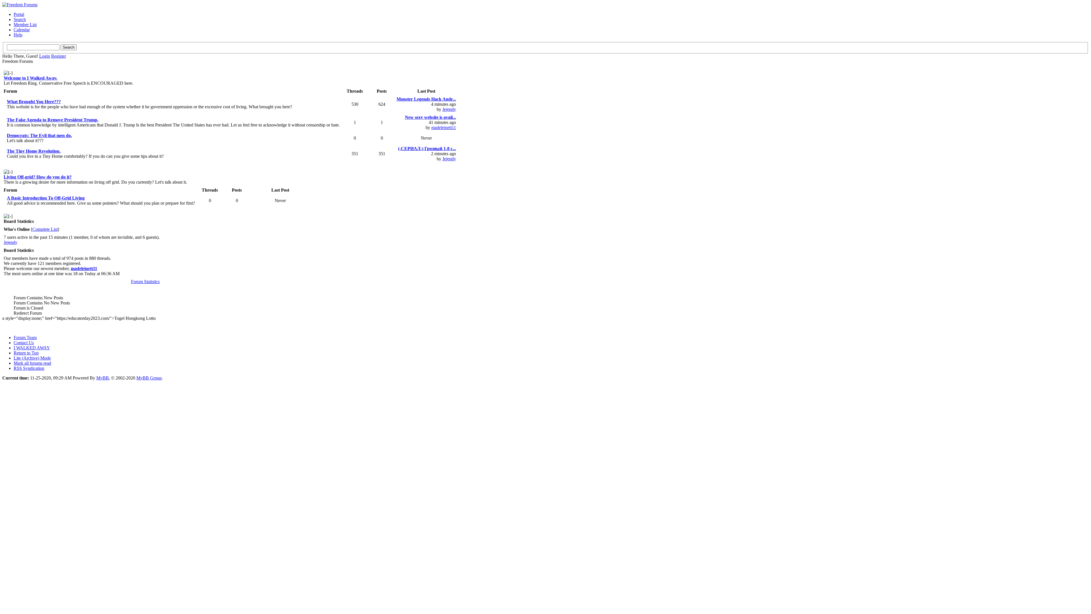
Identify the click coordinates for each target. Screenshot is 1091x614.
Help (18, 34)
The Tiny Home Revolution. (34, 151)
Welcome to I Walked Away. (30, 78)
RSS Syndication (29, 368)
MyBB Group (149, 378)
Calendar (22, 29)
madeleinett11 (443, 127)
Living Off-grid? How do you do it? (38, 177)
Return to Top (26, 352)
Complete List (45, 229)
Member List (25, 24)
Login (44, 56)
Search (20, 19)
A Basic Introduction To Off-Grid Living (46, 198)
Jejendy (449, 109)
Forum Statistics (145, 281)
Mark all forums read (32, 363)
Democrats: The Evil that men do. (39, 135)
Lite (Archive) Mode (32, 358)
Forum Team (25, 337)
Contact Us (24, 342)
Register (58, 56)
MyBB (102, 378)
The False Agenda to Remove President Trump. (52, 119)
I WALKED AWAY (32, 347)
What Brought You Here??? (34, 101)
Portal (19, 14)
